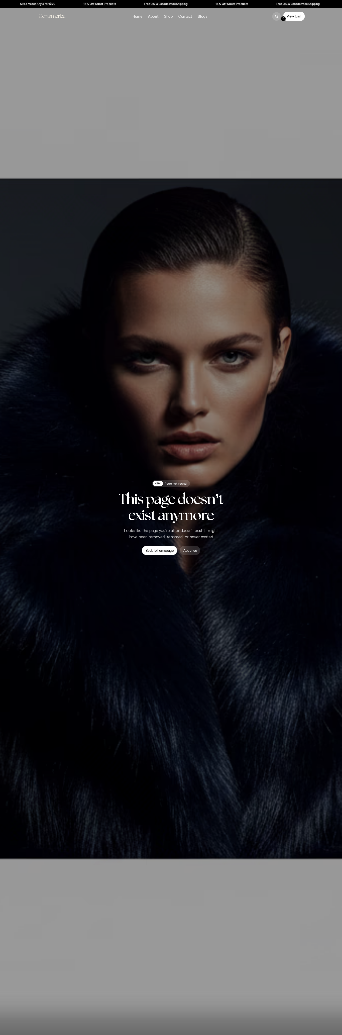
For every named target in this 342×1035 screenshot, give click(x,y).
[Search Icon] (276, 16)
